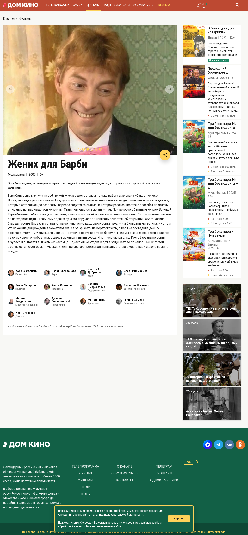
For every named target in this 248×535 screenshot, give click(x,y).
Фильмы (93, 5)
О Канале (124, 466)
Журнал (78, 5)
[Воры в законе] (212, 300)
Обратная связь (124, 473)
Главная (9, 18)
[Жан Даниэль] (83, 301)
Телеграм (164, 466)
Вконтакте (164, 473)
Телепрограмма (58, 5)
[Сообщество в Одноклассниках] (240, 444)
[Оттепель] (212, 369)
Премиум (163, 5)
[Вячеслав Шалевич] (119, 287)
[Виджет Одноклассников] (197, 461)
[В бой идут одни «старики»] (212, 335)
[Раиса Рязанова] (47, 287)
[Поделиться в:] (165, 155)
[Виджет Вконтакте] (188, 461)
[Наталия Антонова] (47, 273)
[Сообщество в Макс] (207, 444)
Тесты (85, 494)
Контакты (124, 480)
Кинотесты (122, 5)
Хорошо (179, 518)
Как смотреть (143, 5)
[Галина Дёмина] (119, 301)
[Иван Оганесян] (11, 314)
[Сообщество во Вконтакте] (229, 444)
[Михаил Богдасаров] (11, 301)
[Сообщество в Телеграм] (218, 444)
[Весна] (212, 403)
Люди (106, 5)
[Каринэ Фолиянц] (11, 273)
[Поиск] (237, 5)
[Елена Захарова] (11, 287)
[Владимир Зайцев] (119, 273)
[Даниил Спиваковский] (47, 301)
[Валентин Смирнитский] (83, 287)
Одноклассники (164, 480)
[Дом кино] (20, 5)
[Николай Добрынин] (83, 273)
